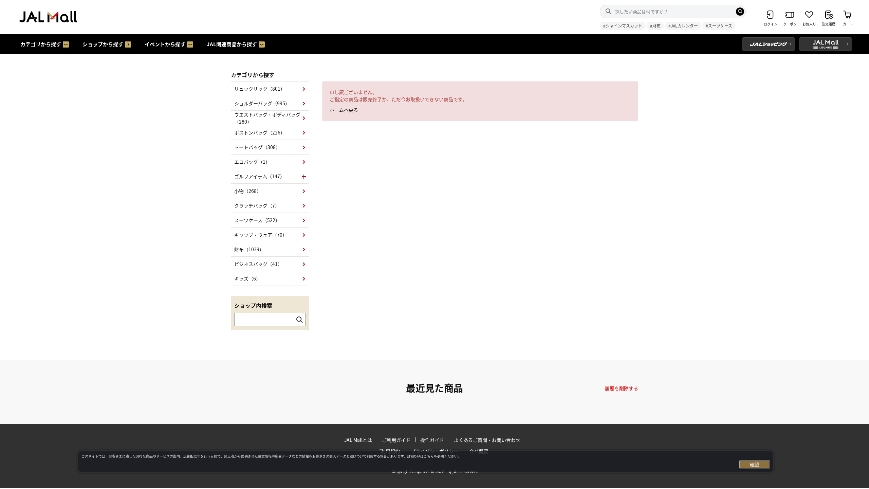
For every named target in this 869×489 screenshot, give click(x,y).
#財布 (655, 26)
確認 (754, 464)
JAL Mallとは (358, 439)
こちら (429, 456)
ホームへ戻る (344, 109)
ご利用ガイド (396, 439)
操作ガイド (432, 439)
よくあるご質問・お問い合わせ (487, 439)
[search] (740, 11)
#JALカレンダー (683, 26)
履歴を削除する (621, 388)
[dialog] (425, 461)
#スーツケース (719, 26)
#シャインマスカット (622, 26)
